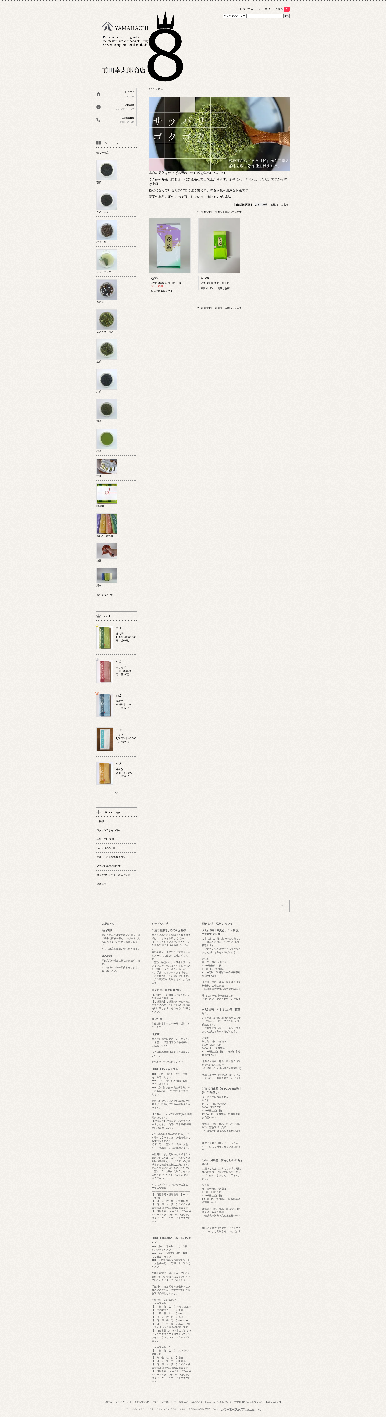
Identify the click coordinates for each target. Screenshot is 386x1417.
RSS (268, 1401)
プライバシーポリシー (164, 1401)
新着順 (284, 204)
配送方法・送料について (218, 1401)
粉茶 (160, 89)
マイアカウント (251, 9)
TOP (151, 89)
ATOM (277, 1401)
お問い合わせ (142, 1401)
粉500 (205, 278)
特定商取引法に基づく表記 (248, 1401)
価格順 (274, 204)
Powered (216, 1409)
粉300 (155, 278)
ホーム (109, 1401)
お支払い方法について (191, 1401)
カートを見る (277, 9)
